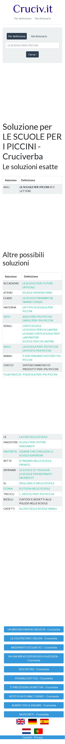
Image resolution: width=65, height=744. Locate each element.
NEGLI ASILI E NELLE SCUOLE (36, 483)
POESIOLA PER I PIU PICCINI (40, 374)
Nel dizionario (43, 18)
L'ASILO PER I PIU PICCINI (38, 320)
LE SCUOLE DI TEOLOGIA (34, 470)
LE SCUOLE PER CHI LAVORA (40, 329)
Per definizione (22, 18)
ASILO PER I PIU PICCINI (37, 316)
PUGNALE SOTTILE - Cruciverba (34, 678)
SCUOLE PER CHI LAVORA (38, 341)
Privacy (38, 737)
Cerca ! (32, 54)
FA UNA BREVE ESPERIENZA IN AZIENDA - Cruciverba (33, 658)
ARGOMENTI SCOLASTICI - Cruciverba (34, 647)
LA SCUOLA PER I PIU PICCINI (40, 346)
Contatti (27, 737)
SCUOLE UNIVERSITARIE (37, 292)
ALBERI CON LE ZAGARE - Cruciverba (34, 705)
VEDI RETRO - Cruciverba (34, 669)
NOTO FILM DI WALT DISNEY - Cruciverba (34, 696)
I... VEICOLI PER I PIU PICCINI (36, 494)
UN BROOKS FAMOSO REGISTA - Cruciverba (34, 629)
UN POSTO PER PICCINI (37, 350)
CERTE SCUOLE (32, 325)
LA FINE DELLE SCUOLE (33, 436)
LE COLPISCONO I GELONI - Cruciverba (34, 638)
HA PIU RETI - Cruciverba (34, 714)
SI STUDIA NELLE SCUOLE (34, 488)
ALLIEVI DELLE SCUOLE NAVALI (38, 508)
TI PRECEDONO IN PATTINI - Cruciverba (34, 687)
